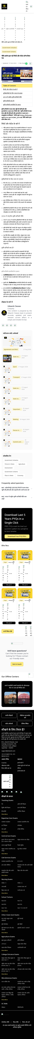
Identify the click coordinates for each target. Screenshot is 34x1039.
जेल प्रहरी (4, 829)
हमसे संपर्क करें (21, 771)
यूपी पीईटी (19, 924)
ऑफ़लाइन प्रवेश (5, 765)
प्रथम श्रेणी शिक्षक (21, 807)
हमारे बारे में (20, 763)
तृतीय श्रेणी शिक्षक (21, 804)
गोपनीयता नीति (5, 1022)
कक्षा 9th (19, 904)
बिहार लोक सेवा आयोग (22, 870)
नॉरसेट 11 (4, 883)
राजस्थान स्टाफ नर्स (21, 886)
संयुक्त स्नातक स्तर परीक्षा (23, 839)
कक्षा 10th (4, 908)
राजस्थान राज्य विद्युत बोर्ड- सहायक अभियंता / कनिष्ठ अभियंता (8, 995)
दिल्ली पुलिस (20, 845)
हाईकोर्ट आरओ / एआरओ (23, 928)
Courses (4, 763)
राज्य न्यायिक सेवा (6, 981)
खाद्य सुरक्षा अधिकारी (6, 940)
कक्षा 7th (19, 901)
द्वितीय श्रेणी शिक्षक (6, 807)
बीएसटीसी (4, 811)
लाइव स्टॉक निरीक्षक (6, 947)
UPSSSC (4, 944)
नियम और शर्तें (26, 1022)
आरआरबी (4, 886)
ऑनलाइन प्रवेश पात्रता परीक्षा (24, 969)
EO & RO (20, 861)
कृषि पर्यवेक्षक (20, 940)
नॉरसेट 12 (19, 883)
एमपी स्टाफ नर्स (21, 890)
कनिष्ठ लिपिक (20, 829)
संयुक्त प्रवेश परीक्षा (21, 944)
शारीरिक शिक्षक (21, 811)
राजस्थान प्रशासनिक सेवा (23, 822)
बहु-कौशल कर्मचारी (21, 849)
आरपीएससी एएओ (21, 947)
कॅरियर (19, 768)
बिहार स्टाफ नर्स (5, 890)
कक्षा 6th (4, 901)
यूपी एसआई (20, 918)
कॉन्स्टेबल (19, 825)
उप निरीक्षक (4, 825)
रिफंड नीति (15, 1022)
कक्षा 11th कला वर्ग (22, 908)
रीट (2, 804)
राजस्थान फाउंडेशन (6, 822)
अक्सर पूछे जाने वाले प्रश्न (23, 765)
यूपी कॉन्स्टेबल (5, 924)
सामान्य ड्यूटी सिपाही (6, 845)
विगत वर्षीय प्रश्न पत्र (6, 768)
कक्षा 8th (4, 904)
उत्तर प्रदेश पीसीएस (6, 865)
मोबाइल (3, 1007)
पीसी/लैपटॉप (20, 1007)
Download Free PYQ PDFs (17, 536)
